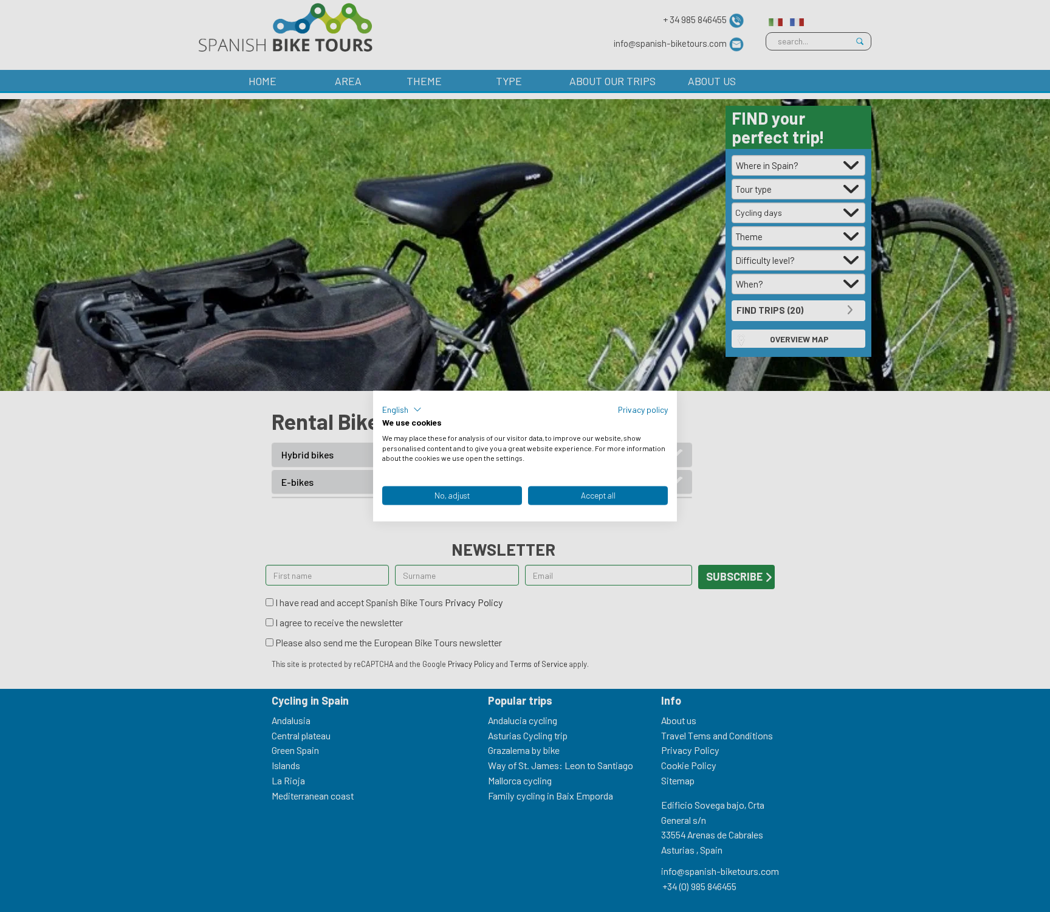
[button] (402, 409)
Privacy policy (643, 409)
